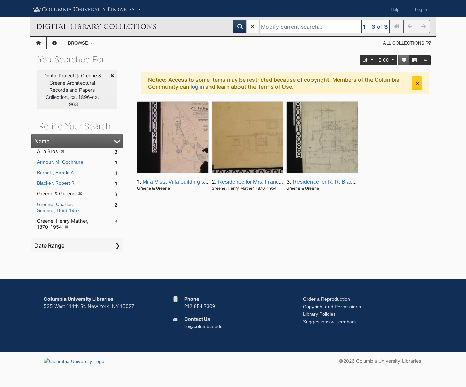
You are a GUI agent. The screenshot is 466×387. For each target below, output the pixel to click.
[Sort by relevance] (368, 60)
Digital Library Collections (96, 27)
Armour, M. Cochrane (60, 162)
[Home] (38, 43)
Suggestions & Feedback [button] (330, 321)
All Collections (404, 43)
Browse (78, 43)
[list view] (414, 60)
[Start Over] (252, 26)
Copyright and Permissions (332, 306)
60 (386, 60)
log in (197, 87)
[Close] (417, 83)
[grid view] (403, 60)
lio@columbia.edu (203, 326)
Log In (421, 9)
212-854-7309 (199, 306)
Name (41, 141)
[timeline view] (425, 60)
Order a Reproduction (326, 299)
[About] (54, 43)
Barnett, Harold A (55, 172)
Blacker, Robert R (56, 183)
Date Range (49, 245)
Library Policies (319, 314)
